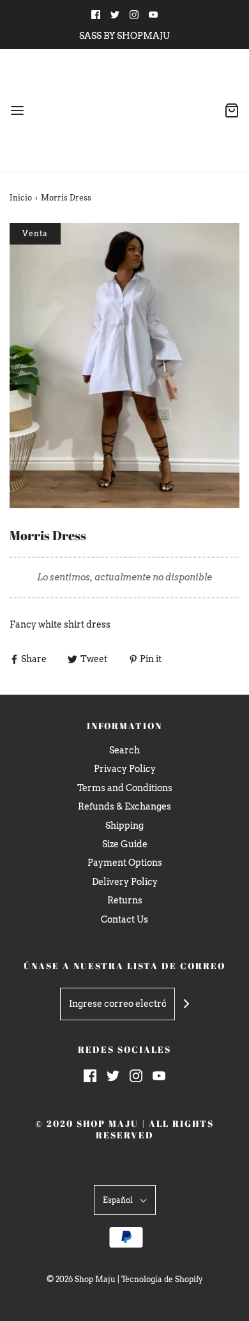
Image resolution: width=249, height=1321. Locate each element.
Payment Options (124, 862)
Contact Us (124, 919)
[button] (124, 365)
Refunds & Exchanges (124, 806)
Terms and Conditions (124, 788)
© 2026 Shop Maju (81, 1279)
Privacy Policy (125, 769)
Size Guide (124, 844)
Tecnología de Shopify (162, 1279)
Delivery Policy (125, 882)
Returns (124, 900)
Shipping (124, 825)
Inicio (21, 197)
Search (124, 750)
